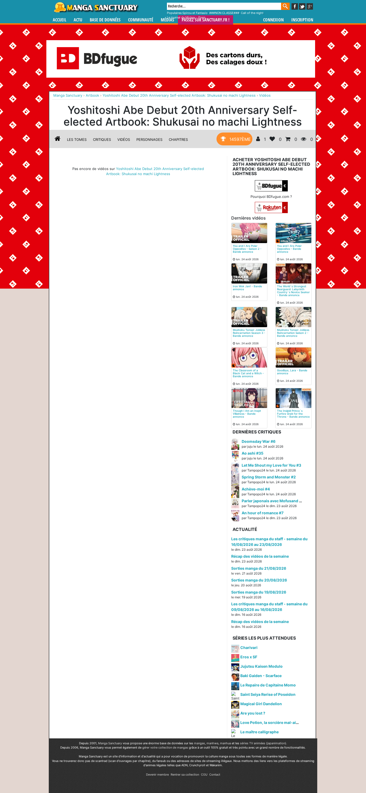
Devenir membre (157, 774)
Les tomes (77, 139)
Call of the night (252, 13)
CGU (204, 774)
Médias (167, 19)
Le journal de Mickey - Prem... (187, 17)
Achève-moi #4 (256, 489)
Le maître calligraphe (259, 732)
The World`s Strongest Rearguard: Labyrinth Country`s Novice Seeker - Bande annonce (293, 291)
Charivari (248, 647)
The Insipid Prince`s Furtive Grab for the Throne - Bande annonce (293, 413)
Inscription (302, 19)
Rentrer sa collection (185, 774)
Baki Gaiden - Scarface (261, 675)
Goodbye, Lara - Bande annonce (292, 372)
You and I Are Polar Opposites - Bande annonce (289, 248)
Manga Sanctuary (110, 743)
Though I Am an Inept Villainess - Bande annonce (247, 413)
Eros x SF (248, 657)
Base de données (105, 19)
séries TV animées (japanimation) (263, 743)
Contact (214, 774)
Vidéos (123, 139)
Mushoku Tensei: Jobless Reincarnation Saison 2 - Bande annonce (293, 332)
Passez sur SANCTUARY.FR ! (205, 19)
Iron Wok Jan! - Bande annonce (247, 288)
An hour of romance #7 (262, 513)
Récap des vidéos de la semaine (260, 556)
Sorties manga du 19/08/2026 (258, 592)
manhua (225, 743)
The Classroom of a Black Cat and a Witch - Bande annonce (248, 373)
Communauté (140, 19)
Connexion (273, 19)
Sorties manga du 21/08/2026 (258, 568)
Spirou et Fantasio (195, 13)
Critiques (102, 139)
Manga (96, 7)
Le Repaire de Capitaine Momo (268, 685)
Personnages (149, 139)
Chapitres (178, 139)
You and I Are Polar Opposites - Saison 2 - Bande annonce (247, 248)
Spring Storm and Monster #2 (269, 477)
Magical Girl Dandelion (261, 703)
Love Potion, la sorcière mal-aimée (272, 722)
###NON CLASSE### (224, 13)
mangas (199, 743)
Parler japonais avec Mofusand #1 (272, 501)
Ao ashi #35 (252, 453)
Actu (78, 19)
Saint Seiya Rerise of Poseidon (268, 694)
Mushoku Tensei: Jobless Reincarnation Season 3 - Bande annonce (249, 332)
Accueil (59, 19)
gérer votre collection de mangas (165, 747)
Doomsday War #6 (258, 441)
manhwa (212, 743)
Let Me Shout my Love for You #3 (271, 465)
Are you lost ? (252, 713)
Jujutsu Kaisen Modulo (261, 666)
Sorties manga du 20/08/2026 (259, 580)
